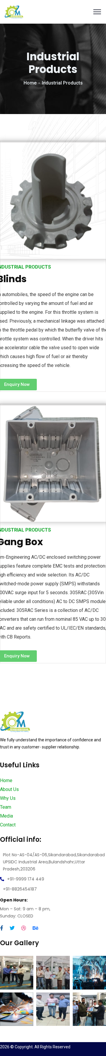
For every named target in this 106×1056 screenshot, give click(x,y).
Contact (8, 825)
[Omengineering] (14, 11)
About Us (9, 789)
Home (30, 83)
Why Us (8, 798)
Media (6, 816)
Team (5, 807)
